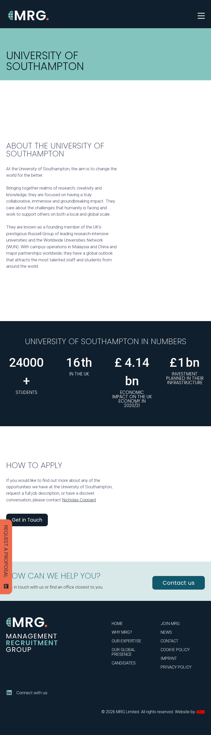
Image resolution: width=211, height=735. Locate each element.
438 (200, 712)
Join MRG (170, 623)
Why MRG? (122, 632)
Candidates (124, 663)
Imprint (169, 658)
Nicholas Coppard (79, 499)
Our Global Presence (123, 652)
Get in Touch (27, 520)
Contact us (179, 583)
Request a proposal (6, 551)
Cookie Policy (175, 649)
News (166, 632)
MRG (28, 16)
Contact (169, 641)
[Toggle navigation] (201, 15)
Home (117, 623)
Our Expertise (126, 641)
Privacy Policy (176, 667)
